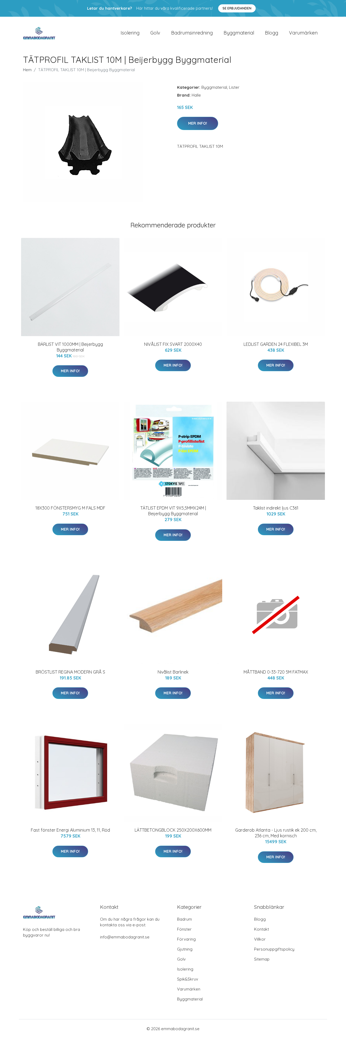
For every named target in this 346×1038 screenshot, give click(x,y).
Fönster (184, 929)
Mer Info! (197, 123)
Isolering (130, 33)
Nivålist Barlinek (173, 672)
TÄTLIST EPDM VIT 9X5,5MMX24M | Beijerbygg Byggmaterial (173, 510)
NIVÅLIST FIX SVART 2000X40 (173, 344)
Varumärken (303, 33)
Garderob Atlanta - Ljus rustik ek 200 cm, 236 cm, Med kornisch (276, 832)
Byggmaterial (239, 33)
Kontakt (261, 929)
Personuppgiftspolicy (274, 949)
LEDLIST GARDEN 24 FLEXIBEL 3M (276, 344)
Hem (27, 69)
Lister (234, 87)
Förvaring (186, 939)
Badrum (184, 919)
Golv (155, 33)
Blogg (271, 33)
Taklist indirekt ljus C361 (275, 508)
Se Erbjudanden (236, 8)
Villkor (260, 939)
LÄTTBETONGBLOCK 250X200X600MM (173, 830)
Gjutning (184, 949)
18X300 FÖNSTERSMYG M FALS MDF (70, 508)
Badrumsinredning (192, 33)
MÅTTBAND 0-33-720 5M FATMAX (276, 672)
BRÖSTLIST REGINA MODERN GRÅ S (70, 672)
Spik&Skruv (187, 979)
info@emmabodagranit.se (124, 937)
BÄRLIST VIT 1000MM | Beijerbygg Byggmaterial (70, 347)
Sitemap (262, 959)
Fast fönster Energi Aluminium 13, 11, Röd (70, 830)
